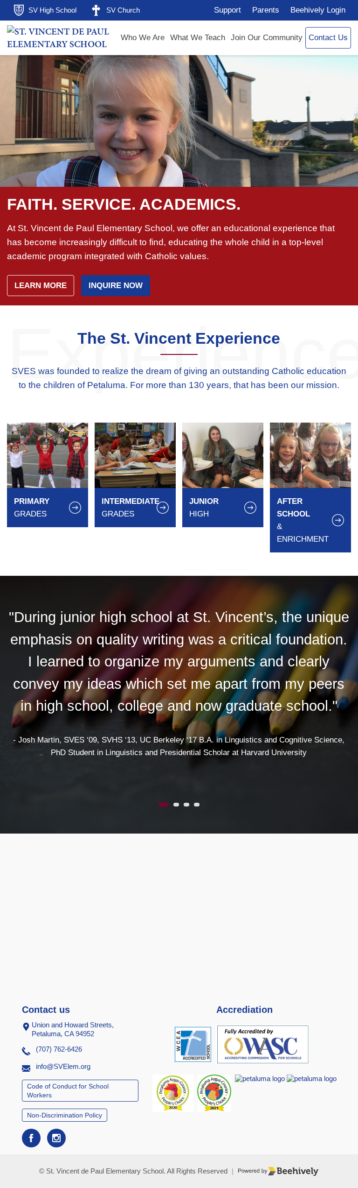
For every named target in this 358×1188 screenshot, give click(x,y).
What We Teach (197, 37)
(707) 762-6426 (59, 1049)
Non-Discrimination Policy (64, 1115)
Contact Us (328, 37)
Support (227, 10)
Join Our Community (267, 37)
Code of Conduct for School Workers (68, 1090)
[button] (163, 804)
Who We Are (143, 37)
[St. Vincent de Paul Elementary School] (61, 37)
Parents (265, 10)
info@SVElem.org (63, 1066)
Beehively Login (317, 10)
